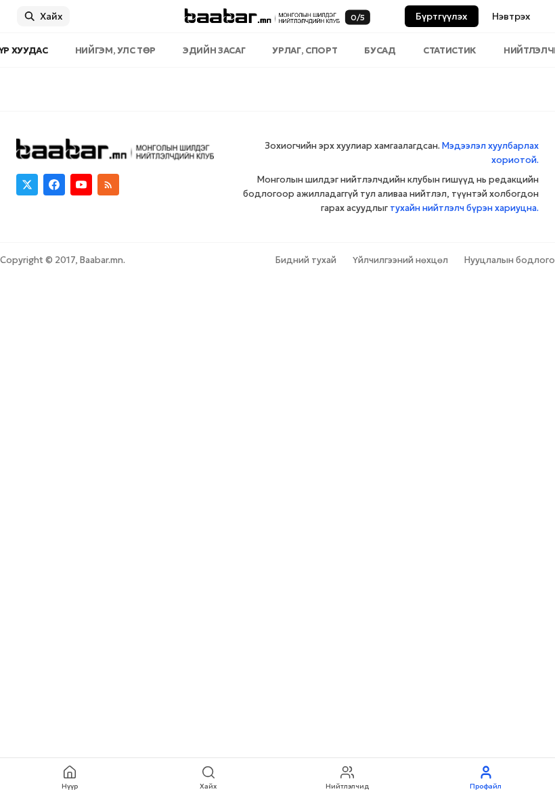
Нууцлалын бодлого (509, 260)
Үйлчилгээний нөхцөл (400, 260)
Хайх (51, 16)
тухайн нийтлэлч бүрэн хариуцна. (464, 208)
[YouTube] (81, 184)
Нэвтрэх (511, 16)
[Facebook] (54, 184)
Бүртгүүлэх (442, 16)
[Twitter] (27, 184)
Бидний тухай (305, 260)
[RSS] (108, 184)
